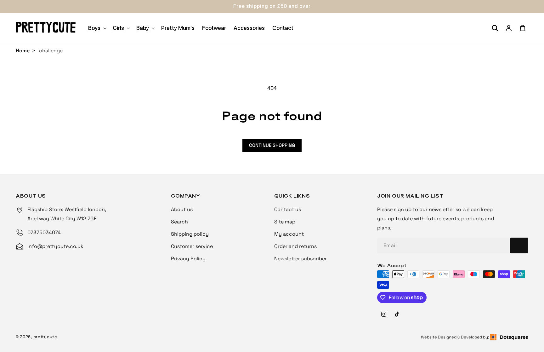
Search (179, 221)
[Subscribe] (519, 245)
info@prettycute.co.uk (55, 246)
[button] (96, 27)
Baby (142, 28)
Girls (118, 28)
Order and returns (295, 246)
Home (23, 50)
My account (289, 234)
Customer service (192, 246)
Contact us (287, 209)
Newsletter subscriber (300, 258)
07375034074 (44, 232)
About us (182, 209)
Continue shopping (272, 145)
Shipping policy (190, 234)
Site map (284, 221)
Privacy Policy (188, 258)
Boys (94, 28)
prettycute (45, 336)
